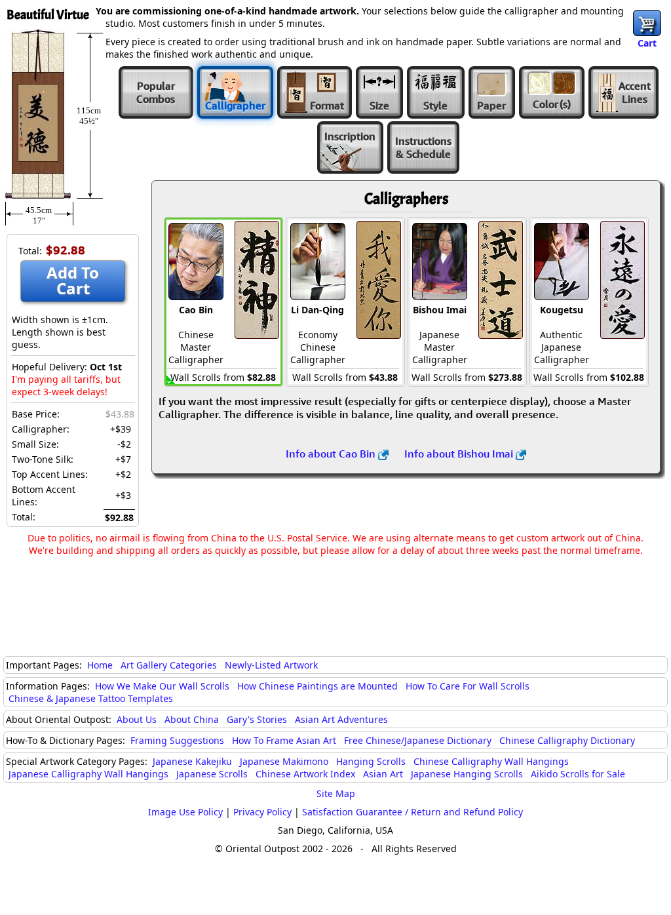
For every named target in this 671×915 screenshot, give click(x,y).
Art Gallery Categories (169, 665)
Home (100, 665)
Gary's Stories (257, 719)
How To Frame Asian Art (284, 740)
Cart (647, 43)
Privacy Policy (262, 812)
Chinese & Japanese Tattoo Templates (91, 698)
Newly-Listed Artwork (271, 665)
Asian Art (383, 774)
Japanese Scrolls (212, 774)
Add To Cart (73, 280)
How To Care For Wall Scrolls (467, 686)
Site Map (335, 793)
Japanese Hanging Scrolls (467, 774)
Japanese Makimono (284, 761)
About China (191, 719)
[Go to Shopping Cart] (647, 23)
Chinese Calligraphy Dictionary (567, 740)
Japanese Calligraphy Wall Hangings (88, 774)
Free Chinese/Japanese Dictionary (417, 740)
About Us (137, 719)
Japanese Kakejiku (192, 761)
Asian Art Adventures (341, 719)
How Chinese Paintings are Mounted (317, 686)
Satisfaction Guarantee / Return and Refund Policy (412, 812)
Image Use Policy (185, 812)
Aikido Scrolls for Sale (578, 774)
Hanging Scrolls (371, 761)
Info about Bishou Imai (460, 453)
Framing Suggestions (177, 740)
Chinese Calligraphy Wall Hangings (491, 761)
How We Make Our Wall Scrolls (162, 686)
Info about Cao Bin (332, 453)
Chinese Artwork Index (305, 774)
